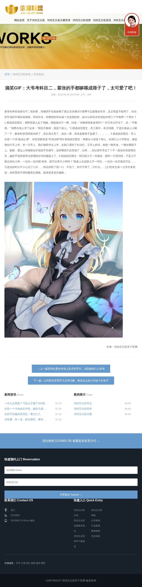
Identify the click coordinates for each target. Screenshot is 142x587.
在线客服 (131, 32)
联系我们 (131, 20)
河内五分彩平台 (83, 403)
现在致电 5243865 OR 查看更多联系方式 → (71, 440)
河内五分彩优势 (82, 20)
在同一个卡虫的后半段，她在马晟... (24, 408)
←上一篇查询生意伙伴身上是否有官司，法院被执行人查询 (71, 368)
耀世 (43, 563)
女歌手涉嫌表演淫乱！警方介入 (22, 414)
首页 (7, 74)
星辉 (33, 563)
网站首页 (19, 20)
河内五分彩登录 (83, 408)
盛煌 (38, 563)
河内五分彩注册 (83, 414)
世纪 (28, 563)
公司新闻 (95, 520)
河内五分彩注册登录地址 (79, 525)
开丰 (18, 563)
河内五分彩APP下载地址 (79, 541)
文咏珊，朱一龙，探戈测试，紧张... (24, 419)
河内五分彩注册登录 (58, 20)
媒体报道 (95, 531)
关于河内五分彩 (36, 20)
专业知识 (95, 536)
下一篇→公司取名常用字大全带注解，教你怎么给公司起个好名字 (71, 380)
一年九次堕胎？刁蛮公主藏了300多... (25, 403)
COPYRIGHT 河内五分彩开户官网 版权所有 (71, 580)
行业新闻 (95, 525)
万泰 (23, 563)
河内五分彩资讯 (102, 20)
